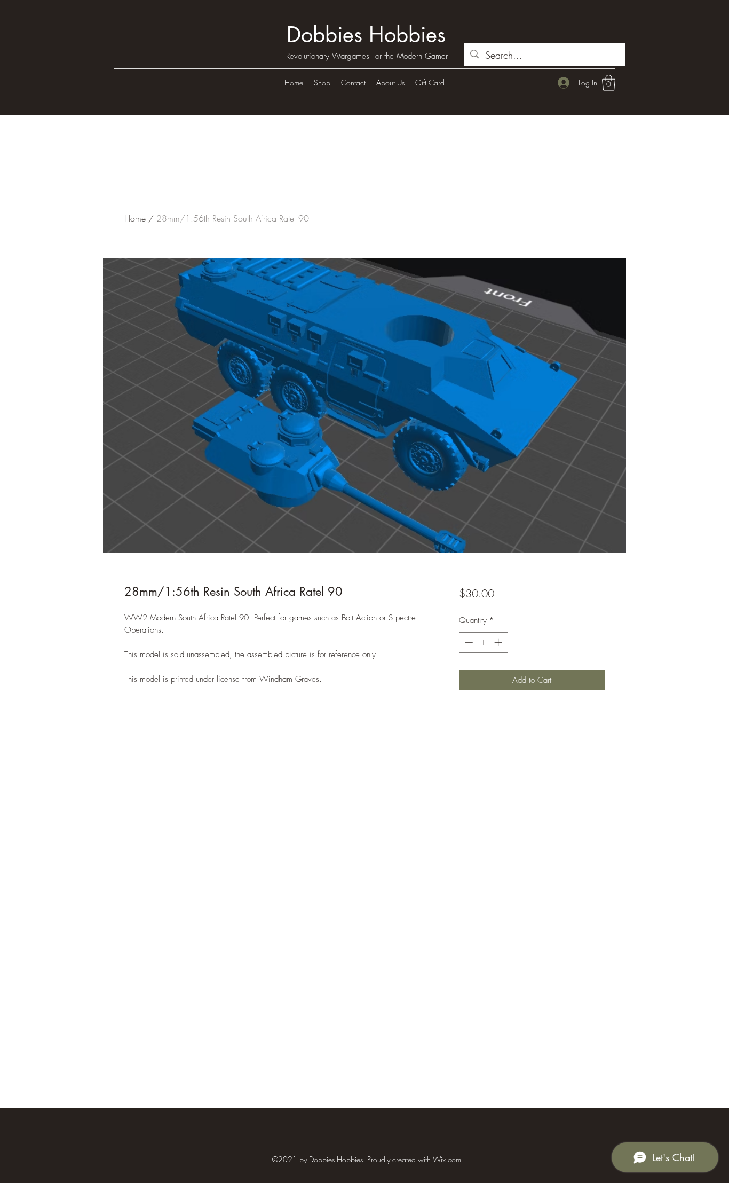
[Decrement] (468, 642)
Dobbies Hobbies (366, 35)
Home (135, 218)
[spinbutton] (483, 642)
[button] (608, 83)
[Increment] (499, 642)
